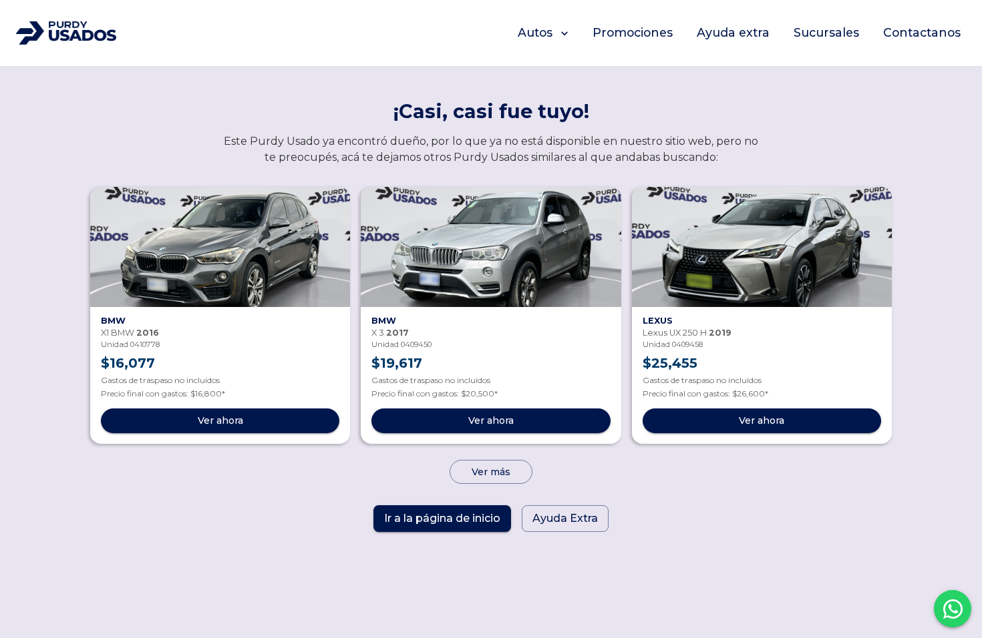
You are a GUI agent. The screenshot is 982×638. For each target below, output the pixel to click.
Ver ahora (220, 420)
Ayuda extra (733, 32)
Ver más (491, 472)
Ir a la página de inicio (442, 518)
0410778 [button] (145, 344)
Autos (535, 32)
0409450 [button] (416, 344)
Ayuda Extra (565, 518)
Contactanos (922, 32)
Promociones (633, 32)
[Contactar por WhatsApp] (952, 608)
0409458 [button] (687, 344)
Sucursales (826, 32)
